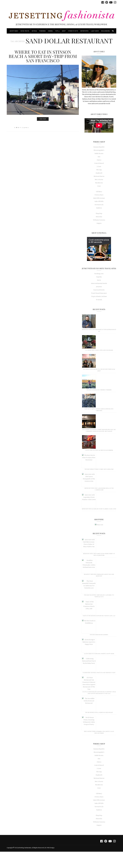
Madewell (99, 173)
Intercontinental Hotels (99, 283)
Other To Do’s (73, 31)
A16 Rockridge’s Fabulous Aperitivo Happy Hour (99, 653)
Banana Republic (99, 147)
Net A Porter (99, 179)
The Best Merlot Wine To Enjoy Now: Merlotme (99, 469)
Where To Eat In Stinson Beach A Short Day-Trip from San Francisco (43, 56)
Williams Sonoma (99, 220)
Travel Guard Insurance (99, 293)
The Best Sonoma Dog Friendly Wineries (98, 390)
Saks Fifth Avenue (99, 198)
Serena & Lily (99, 205)
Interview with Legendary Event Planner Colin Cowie (99, 509)
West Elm (99, 217)
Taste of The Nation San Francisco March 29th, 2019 (99, 615)
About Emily (14, 31)
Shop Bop (99, 213)
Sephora (99, 208)
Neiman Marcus (99, 176)
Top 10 (57, 31)
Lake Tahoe (95, 31)
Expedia (99, 277)
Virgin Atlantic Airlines (99, 296)
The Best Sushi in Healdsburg (99, 634)
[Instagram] (114, 2)
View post (42, 119)
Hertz (99, 280)
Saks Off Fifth (99, 201)
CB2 (99, 157)
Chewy (99, 160)
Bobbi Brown (99, 153)
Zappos (99, 223)
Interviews (84, 31)
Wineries (42, 31)
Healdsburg (105, 31)
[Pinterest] (106, 2)
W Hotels (99, 300)
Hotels (34, 31)
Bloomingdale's (99, 150)
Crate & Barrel (99, 163)
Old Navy (99, 191)
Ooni (99, 186)
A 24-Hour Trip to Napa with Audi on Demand (99, 350)
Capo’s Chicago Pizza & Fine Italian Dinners (99, 450)
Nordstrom (99, 183)
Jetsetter (99, 287)
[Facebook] (102, 2)
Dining (50, 31)
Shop (64, 31)
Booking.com (98, 273)
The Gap (99, 170)
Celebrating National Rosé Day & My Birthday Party (99, 672)
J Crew (99, 166)
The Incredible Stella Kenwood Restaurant (99, 712)
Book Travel (25, 31)
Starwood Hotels (99, 290)
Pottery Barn (99, 195)
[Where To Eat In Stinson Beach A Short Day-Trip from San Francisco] (43, 90)
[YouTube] (110, 2)
